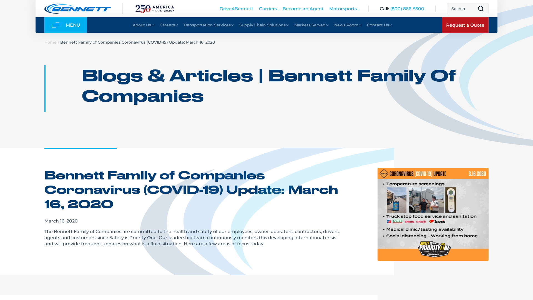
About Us (142, 25)
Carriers (268, 8)
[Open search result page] (480, 8)
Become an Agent (303, 8)
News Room (346, 25)
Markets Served (310, 25)
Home (50, 42)
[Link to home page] (77, 9)
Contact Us (378, 25)
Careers (167, 25)
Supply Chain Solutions (262, 25)
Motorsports (343, 8)
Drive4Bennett (236, 8)
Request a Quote (465, 25)
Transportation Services (207, 25)
